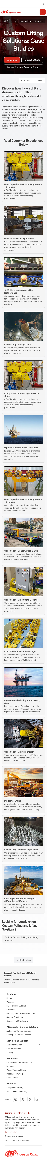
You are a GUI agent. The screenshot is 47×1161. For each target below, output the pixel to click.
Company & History (15, 1087)
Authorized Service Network (19, 1031)
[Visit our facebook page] (29, 1099)
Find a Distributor (14, 1049)
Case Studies (12, 1077)
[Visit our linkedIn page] (36, 1099)
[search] (43, 4)
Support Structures (15, 1017)
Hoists (9, 998)
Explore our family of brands (17, 1113)
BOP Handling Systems (16, 1006)
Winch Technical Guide (16, 1070)
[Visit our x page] (22, 1099)
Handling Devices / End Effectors (21, 1013)
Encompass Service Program (19, 1035)
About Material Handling (17, 1091)
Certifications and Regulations (19, 1062)
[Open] (43, 12)
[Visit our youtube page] (15, 1099)
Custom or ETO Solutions (17, 1021)
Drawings (10, 1066)
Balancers (11, 1009)
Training (10, 1052)
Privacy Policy (11, 1132)
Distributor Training (15, 1074)
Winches (10, 1002)
